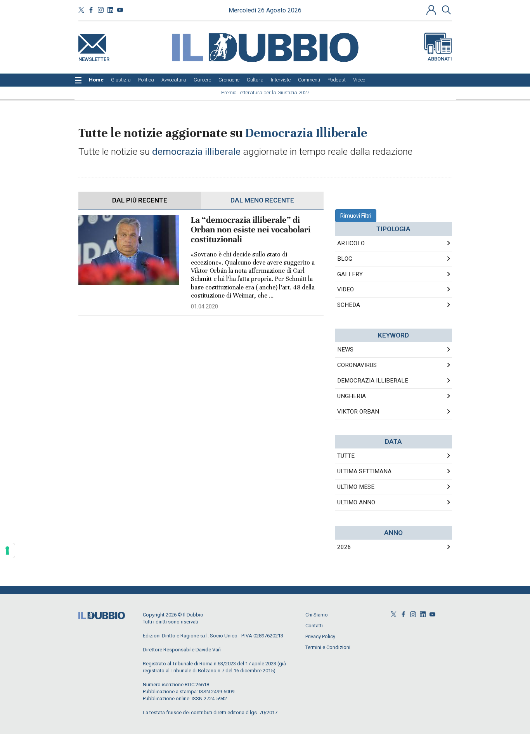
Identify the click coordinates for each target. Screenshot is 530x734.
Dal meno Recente (262, 200)
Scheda (348, 304)
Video (345, 289)
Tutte (346, 455)
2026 (344, 547)
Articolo (351, 243)
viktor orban (358, 411)
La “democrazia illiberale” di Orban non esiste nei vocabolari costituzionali (251, 230)
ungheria (351, 396)
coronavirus (357, 365)
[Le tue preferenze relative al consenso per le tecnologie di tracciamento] (7, 550)
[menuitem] (96, 80)
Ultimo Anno (356, 502)
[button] (432, 10)
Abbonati (440, 59)
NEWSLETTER (93, 57)
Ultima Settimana (364, 471)
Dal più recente (139, 200)
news (345, 349)
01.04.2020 (204, 306)
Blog (344, 258)
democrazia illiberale (372, 380)
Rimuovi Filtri (355, 216)
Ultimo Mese (355, 486)
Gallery (350, 274)
